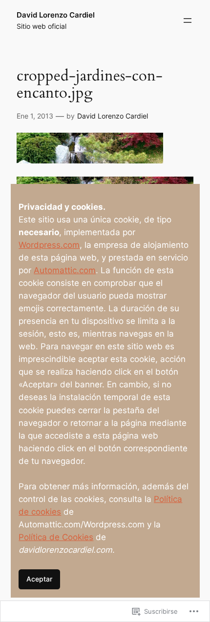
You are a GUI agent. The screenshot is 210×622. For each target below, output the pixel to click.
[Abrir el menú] (187, 20)
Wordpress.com (49, 245)
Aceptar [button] (39, 579)
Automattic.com (65, 270)
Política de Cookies (56, 537)
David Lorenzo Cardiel (56, 15)
